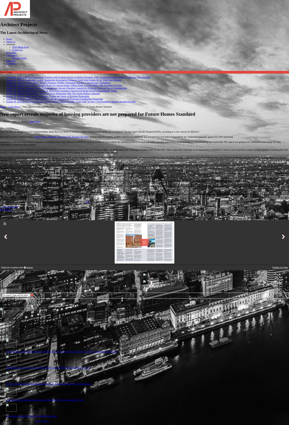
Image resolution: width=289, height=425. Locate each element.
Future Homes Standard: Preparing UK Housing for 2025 (61, 137)
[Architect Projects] (15, 17)
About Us (10, 41)
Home (9, 39)
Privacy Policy (42, 421)
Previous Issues (19, 58)
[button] (7, 67)
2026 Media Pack (20, 47)
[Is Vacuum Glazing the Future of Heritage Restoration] (11, 411)
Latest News (35, 121)
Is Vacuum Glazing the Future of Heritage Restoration (31, 416)
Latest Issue (11, 55)
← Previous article (9, 207)
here (88, 202)
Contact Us (17, 50)
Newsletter (11, 52)
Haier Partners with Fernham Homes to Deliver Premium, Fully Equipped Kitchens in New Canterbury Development (61, 351)
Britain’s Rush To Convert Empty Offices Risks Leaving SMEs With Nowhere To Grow (48, 367)
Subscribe (10, 60)
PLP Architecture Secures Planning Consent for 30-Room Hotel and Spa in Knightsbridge (48, 384)
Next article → (7, 209)
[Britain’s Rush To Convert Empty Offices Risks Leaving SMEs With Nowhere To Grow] (11, 362)
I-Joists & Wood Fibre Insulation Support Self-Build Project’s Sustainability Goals (45, 400)
